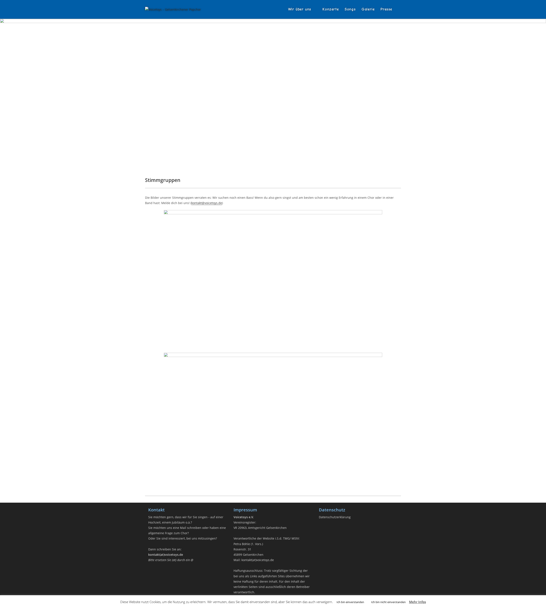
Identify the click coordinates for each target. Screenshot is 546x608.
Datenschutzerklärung (335, 517)
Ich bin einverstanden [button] (350, 602)
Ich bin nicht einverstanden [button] (388, 602)
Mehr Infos (417, 602)
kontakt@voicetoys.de (206, 203)
